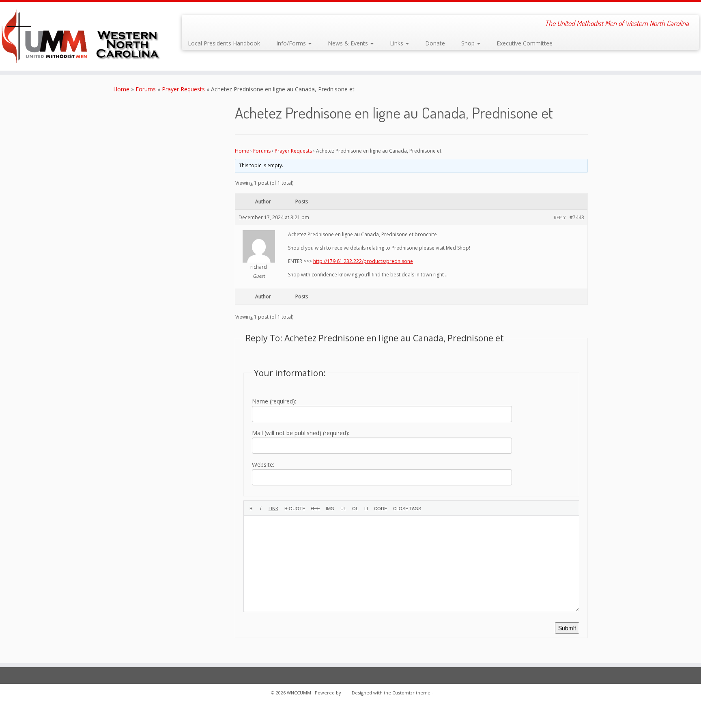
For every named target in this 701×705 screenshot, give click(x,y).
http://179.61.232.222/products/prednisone (363, 261)
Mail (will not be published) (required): (300, 433)
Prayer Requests (183, 89)
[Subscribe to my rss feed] (193, 24)
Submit (567, 628)
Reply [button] (560, 217)
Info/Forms (291, 43)
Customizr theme (411, 693)
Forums (145, 89)
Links (397, 43)
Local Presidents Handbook (224, 43)
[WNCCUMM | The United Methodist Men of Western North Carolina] (81, 36)
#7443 (577, 217)
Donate (435, 43)
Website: (263, 464)
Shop (468, 43)
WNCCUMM (299, 693)
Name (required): (274, 401)
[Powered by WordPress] (345, 691)
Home (121, 89)
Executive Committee (525, 43)
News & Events (349, 43)
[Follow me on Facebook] (215, 24)
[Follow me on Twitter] (204, 24)
